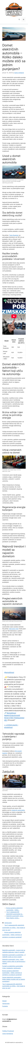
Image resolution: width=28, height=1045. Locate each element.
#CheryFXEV (9, 718)
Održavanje (8, 923)
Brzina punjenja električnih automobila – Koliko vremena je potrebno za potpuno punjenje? (12, 935)
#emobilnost (11, 713)
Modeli (4, 1001)
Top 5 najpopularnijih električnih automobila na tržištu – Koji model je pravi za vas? (13, 927)
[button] (19, 19)
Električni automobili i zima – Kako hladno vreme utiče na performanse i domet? (13, 961)
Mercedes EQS (13, 629)
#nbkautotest (19, 718)
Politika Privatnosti (8, 1031)
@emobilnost (9, 672)
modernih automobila (18, 810)
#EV (5, 720)
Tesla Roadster (14, 235)
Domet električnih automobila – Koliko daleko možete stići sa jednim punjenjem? (13, 979)
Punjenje (5, 1006)
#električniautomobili (12, 715)
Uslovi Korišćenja (7, 1033)
